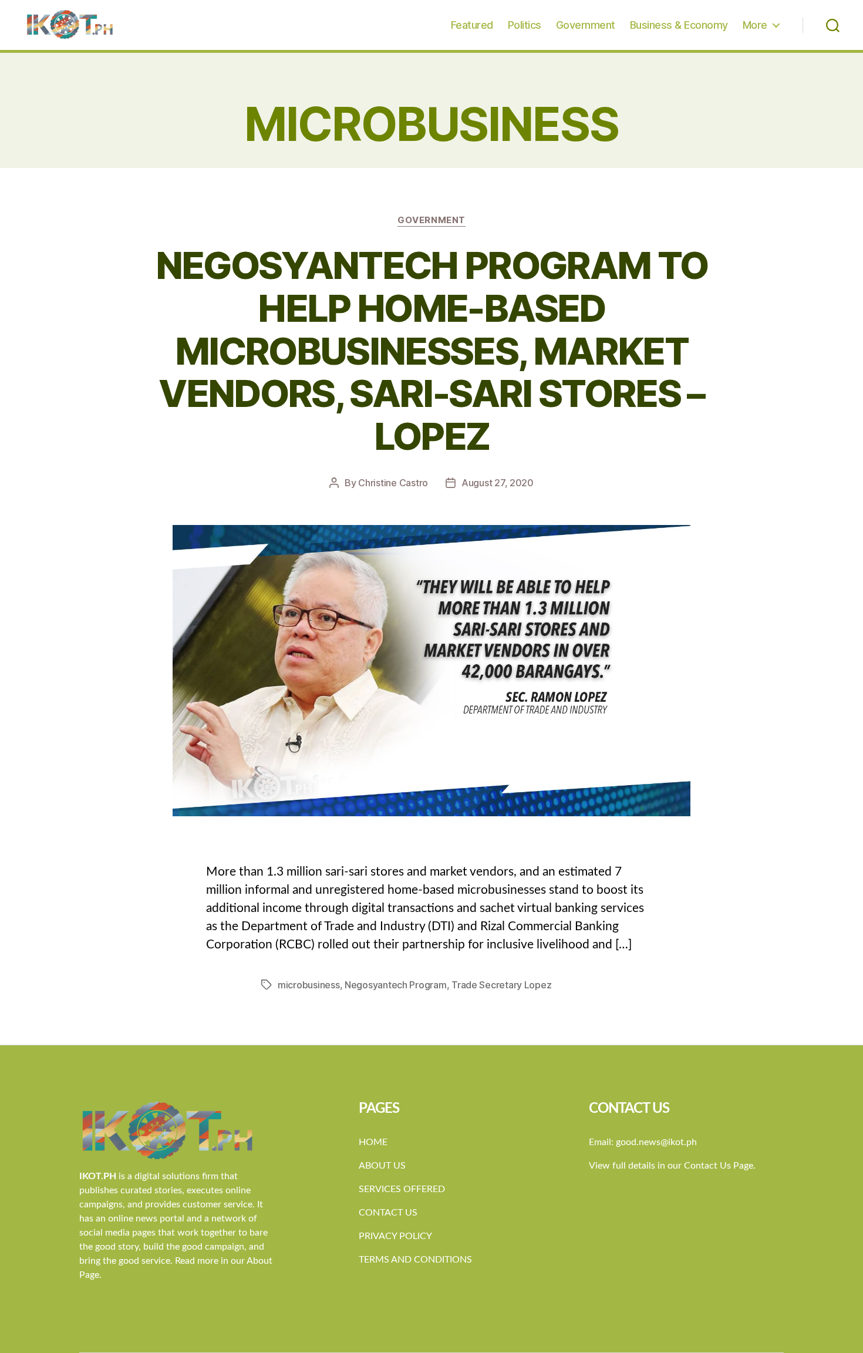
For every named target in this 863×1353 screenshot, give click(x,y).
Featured (472, 25)
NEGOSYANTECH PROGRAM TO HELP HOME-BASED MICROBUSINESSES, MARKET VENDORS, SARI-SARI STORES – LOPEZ (432, 351)
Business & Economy (679, 25)
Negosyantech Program (396, 985)
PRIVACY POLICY (395, 1236)
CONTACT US (388, 1212)
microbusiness (309, 985)
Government (585, 25)
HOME (373, 1142)
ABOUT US (382, 1165)
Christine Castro (393, 483)
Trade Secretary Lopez (501, 985)
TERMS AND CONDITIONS (415, 1259)
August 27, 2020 (497, 483)
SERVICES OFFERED (402, 1189)
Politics (524, 25)
